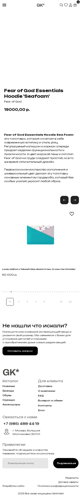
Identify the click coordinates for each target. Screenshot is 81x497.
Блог (41, 410)
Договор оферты (68, 482)
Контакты (45, 405)
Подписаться (66, 463)
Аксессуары (11, 404)
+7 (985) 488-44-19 (21, 424)
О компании (46, 390)
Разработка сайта (13, 486)
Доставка (45, 386)
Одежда (8, 399)
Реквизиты (72, 478)
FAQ (41, 395)
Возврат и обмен (50, 400)
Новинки (8, 386)
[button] (75, 200)
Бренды (8, 390)
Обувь (7, 395)
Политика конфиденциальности (58, 486)
